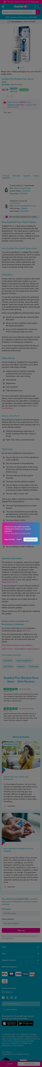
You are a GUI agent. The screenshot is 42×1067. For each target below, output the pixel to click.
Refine (19, 539)
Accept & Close (30, 539)
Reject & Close (9, 539)
